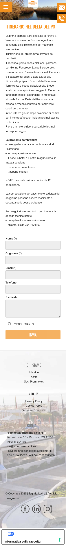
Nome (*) (11, 238)
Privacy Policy (34, 401)
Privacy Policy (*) (23, 323)
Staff (34, 376)
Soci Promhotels (34, 381)
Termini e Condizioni (34, 410)
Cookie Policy (34, 405)
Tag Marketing (37, 493)
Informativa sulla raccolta (23, 541)
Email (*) (11, 267)
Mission (34, 372)
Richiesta (11, 297)
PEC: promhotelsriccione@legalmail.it (29, 450)
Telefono (11, 282)
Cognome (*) (14, 253)
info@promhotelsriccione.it (22, 446)
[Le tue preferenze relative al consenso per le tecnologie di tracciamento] (59, 539)
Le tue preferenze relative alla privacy (36, 534)
